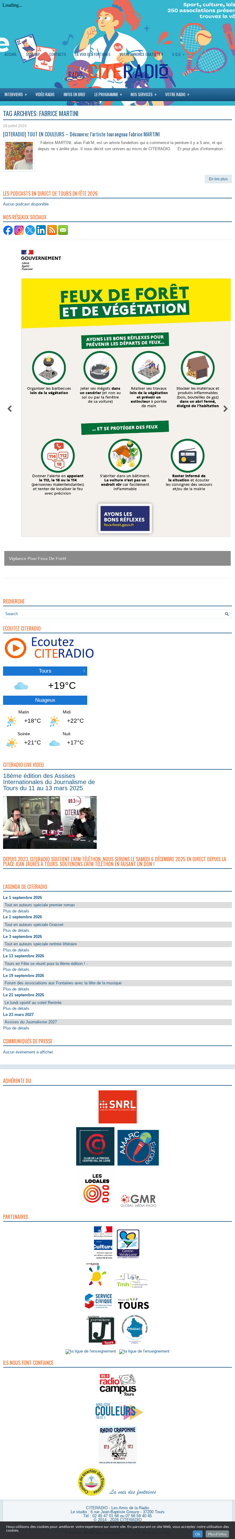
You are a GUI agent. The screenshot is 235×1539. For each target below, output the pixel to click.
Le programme (108, 94)
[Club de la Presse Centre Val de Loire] (95, 1165)
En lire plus (218, 179)
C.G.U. (178, 54)
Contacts (57, 54)
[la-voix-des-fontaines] (133, 1496)
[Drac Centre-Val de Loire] (103, 1259)
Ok (197, 1534)
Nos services (144, 94)
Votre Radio (177, 94)
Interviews (16, 94)
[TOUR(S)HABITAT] (131, 1288)
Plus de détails (16, 911)
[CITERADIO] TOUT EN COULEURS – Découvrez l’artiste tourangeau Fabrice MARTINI (81, 134)
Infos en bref (74, 94)
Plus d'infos (217, 1534)
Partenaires (15, 1217)
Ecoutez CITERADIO (22, 628)
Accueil (11, 54)
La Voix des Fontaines (92, 54)
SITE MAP (33, 54)
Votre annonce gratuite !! (141, 54)
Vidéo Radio (44, 94)
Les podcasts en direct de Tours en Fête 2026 (50, 193)
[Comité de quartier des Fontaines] (91, 1496)
